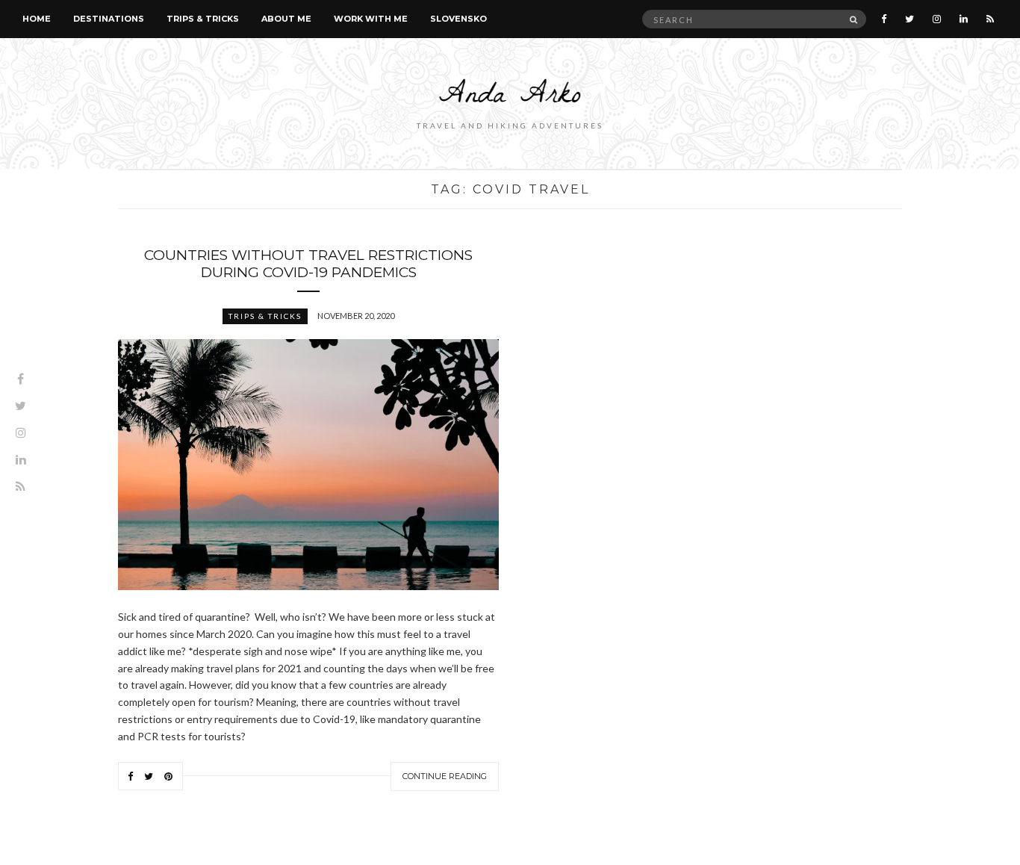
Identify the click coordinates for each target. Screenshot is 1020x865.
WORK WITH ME (371, 18)
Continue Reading (444, 776)
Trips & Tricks (203, 18)
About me (286, 18)
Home (36, 18)
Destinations (108, 18)
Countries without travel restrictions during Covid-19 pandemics (308, 264)
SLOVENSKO (458, 18)
